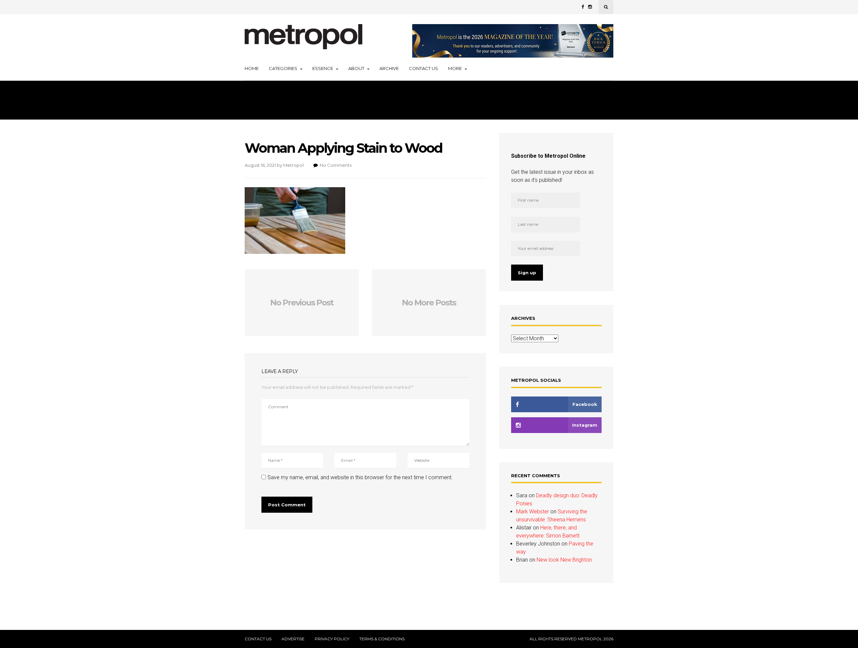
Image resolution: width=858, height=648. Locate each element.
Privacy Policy (332, 639)
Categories (283, 68)
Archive (389, 68)
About (356, 68)
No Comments (336, 165)
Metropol (293, 165)
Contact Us (423, 68)
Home (252, 68)
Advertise (293, 639)
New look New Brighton (564, 560)
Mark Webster (532, 511)
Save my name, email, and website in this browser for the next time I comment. (360, 477)
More (455, 68)
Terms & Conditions (382, 639)
